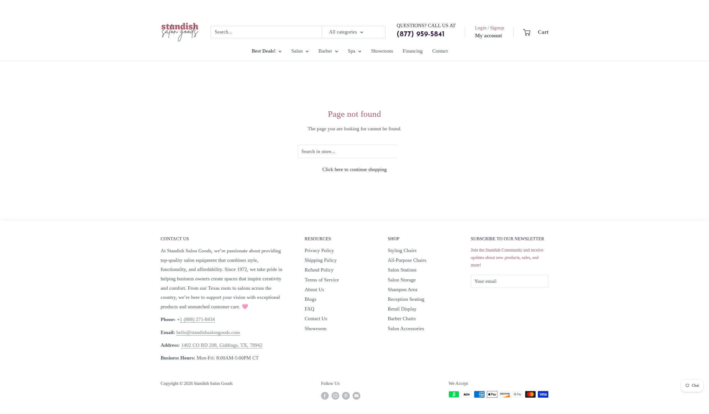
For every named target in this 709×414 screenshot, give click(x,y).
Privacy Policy (319, 250)
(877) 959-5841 (421, 34)
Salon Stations (402, 270)
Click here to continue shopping (354, 169)
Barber (325, 51)
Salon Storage (402, 280)
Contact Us (316, 318)
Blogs (310, 299)
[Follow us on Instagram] (335, 395)
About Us (314, 289)
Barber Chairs (402, 318)
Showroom (382, 51)
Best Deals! (264, 51)
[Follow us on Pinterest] (346, 395)
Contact (440, 51)
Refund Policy (319, 270)
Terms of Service (322, 280)
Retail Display (402, 309)
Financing (413, 51)
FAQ (309, 309)
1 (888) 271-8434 (197, 319)
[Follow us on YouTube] (356, 395)
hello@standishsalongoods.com (208, 332)
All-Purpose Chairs (407, 260)
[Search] (379, 32)
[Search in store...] (404, 151)
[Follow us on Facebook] (325, 395)
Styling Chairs (402, 250)
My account (488, 35)
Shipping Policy (321, 260)
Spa (351, 51)
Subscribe (489, 298)
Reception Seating (406, 299)
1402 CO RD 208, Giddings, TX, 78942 (221, 345)
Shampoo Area (402, 289)
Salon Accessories (406, 328)
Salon (297, 51)
